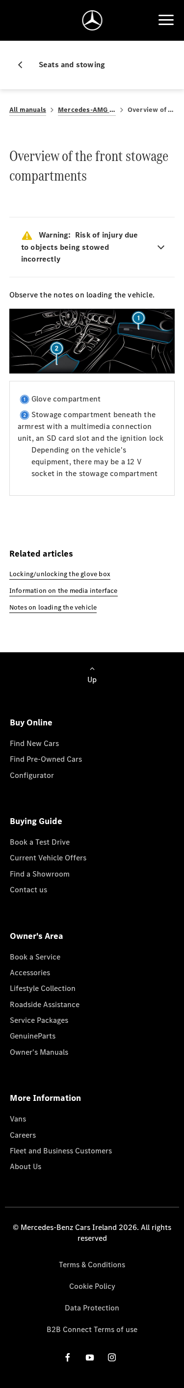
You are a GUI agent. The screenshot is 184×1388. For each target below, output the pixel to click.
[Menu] (166, 20)
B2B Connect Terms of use (92, 1329)
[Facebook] (68, 1357)
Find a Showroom (40, 874)
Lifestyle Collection (43, 988)
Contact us (28, 889)
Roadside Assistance (44, 1004)
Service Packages (39, 1020)
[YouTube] (90, 1357)
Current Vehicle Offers (48, 858)
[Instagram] (112, 1357)
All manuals (27, 109)
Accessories (30, 972)
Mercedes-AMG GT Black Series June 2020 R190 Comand (87, 109)
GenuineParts (32, 1036)
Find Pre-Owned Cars (46, 759)
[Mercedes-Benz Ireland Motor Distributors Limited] (92, 20)
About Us (25, 1166)
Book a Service (35, 957)
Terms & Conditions (92, 1264)
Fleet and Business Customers (61, 1151)
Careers (23, 1135)
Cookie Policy (92, 1286)
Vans (18, 1119)
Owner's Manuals (39, 1052)
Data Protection (92, 1308)
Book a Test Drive (40, 842)
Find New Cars (34, 743)
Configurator (32, 775)
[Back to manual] (24, 65)
